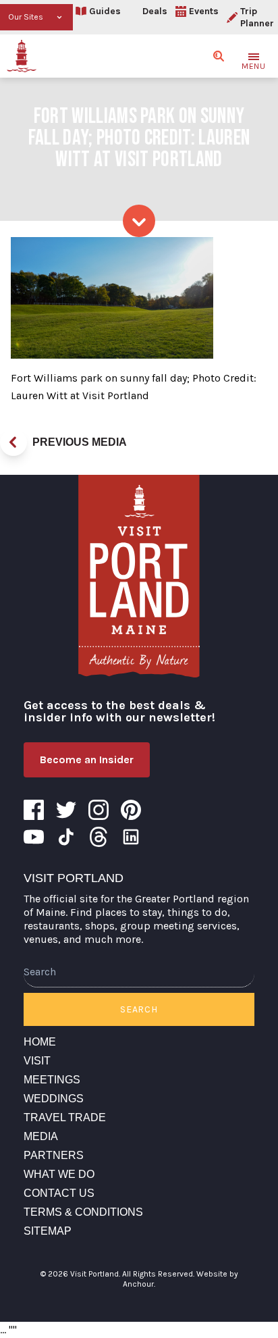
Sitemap (48, 1231)
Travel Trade (65, 1117)
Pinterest (130, 809)
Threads (98, 836)
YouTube (33, 836)
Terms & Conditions (83, 1212)
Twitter (66, 809)
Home (40, 1042)
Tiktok (66, 836)
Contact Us (59, 1193)
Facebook (33, 809)
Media (41, 1136)
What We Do (59, 1174)
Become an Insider (87, 759)
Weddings (54, 1098)
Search (138, 1009)
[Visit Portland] (21, 56)
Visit (37, 1060)
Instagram (98, 809)
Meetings (52, 1079)
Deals (154, 11)
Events (204, 11)
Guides (105, 11)
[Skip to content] (139, 221)
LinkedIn (130, 836)
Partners (54, 1155)
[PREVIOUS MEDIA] (13, 442)
